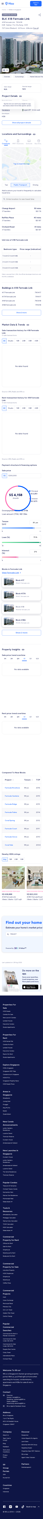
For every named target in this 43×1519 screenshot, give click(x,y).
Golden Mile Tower (8, 1313)
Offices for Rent (8, 1243)
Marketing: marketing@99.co (16, 1399)
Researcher (25, 1435)
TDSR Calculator (8, 1224)
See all (35, 28)
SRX (4, 1474)
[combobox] (21, 199)
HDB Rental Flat (8, 1041)
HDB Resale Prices (8, 1084)
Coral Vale (9, 845)
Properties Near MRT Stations (31, 1451)
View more (7, 1202)
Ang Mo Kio (6, 1108)
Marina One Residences (10, 1195)
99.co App (25, 1454)
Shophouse (6, 1250)
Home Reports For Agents (30, 1438)
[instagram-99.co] (10, 1506)
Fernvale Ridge (11, 804)
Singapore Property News (11, 1081)
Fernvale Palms (11, 812)
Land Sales (25, 1441)
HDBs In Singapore (15, 10)
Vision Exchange (8, 1300)
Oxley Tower (7, 1352)
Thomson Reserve (8, 1136)
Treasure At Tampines (9, 1186)
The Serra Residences (9, 1172)
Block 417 (20, 580)
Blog (4, 1443)
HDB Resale (6, 1011)
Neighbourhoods (27, 1448)
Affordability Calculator (10, 1214)
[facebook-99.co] (4, 1506)
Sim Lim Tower (7, 1310)
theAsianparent (26, 1467)
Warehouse (6, 1280)
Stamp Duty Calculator (10, 1221)
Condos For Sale (8, 1014)
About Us (6, 1435)
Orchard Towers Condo (10, 1189)
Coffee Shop (7, 1283)
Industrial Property (8, 1270)
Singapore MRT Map (9, 1071)
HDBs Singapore (8, 1068)
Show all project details (21, 123)
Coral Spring (10, 821)
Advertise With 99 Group (29, 1445)
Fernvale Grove (11, 837)
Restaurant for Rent (9, 1256)
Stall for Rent (7, 1246)
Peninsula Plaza (8, 1303)
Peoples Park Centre (9, 1349)
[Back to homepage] (9, 3)
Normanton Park (8, 1192)
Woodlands (6, 1098)
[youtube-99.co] (16, 1506)
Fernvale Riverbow (12, 788)
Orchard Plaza (7, 1359)
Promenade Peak (8, 1198)
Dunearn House (8, 1140)
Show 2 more (21, 633)
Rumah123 (6, 1478)
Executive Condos (8, 1024)
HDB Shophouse (8, 1273)
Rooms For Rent (8, 1054)
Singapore (6, 1488)
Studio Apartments (9, 1027)
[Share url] (39, 14)
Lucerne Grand (7, 1133)
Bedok (5, 1111)
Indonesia (6, 1491)
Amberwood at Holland (10, 1143)
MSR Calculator (8, 1227)
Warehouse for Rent (9, 1253)
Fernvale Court (11, 829)
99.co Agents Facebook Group (16, 1406)
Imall (4, 1297)
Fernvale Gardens (12, 796)
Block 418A (21, 620)
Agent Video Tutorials (28, 1457)
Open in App (36, 3)
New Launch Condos (9, 1017)
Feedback (6, 1447)
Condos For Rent (8, 1044)
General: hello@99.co (13, 1397)
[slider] (34, 528)
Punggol (5, 1104)
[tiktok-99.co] (23, 1506)
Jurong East (6, 1101)
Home (4, 10)
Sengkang (6, 110)
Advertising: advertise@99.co (16, 1403)
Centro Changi (7, 1316)
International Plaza (9, 1355)
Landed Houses (7, 1021)
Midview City (7, 1306)
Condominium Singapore (11, 1074)
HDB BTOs (6, 1077)
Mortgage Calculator (9, 1218)
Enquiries (10, 1395)
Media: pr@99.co (12, 1401)
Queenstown (7, 1114)
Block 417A (21, 593)
